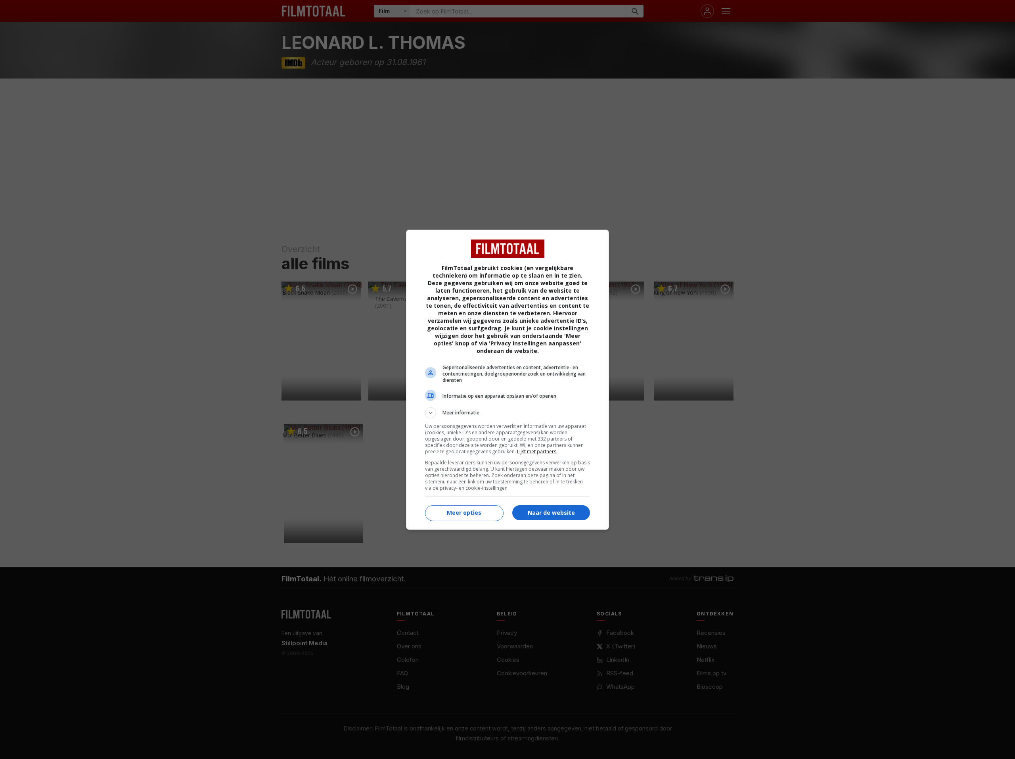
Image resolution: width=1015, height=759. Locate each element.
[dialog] (507, 380)
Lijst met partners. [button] (537, 451)
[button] (507, 412)
